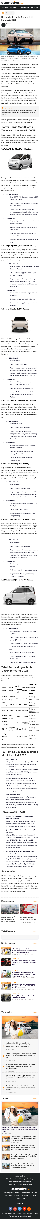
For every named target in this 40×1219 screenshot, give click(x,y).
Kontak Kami (20, 1198)
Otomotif (9, 13)
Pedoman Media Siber (29, 1193)
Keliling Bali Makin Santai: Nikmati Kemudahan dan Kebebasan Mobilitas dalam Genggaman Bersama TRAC (19, 112)
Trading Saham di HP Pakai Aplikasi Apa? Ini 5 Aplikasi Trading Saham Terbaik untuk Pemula (20, 1087)
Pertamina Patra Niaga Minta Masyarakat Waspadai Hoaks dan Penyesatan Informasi (8, 918)
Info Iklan (33, 1195)
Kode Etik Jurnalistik (12, 1195)
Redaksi (9, 24)
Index (35, 901)
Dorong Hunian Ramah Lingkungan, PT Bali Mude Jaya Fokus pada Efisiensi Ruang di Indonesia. (20, 1077)
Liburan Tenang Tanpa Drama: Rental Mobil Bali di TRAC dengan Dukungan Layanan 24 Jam (21, 1055)
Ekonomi (34, 7)
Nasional (13, 7)
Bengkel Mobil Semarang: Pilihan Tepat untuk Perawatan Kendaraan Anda (24, 962)
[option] (10, 915)
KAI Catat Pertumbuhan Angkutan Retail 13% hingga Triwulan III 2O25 (28, 917)
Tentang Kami (8, 1193)
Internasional (24, 7)
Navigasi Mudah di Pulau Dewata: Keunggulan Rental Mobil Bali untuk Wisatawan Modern (24, 986)
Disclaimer (24, 1195)
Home (5, 7)
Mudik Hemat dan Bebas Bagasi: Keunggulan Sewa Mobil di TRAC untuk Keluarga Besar (23, 974)
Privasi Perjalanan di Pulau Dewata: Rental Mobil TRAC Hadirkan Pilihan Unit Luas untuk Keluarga (24, 950)
